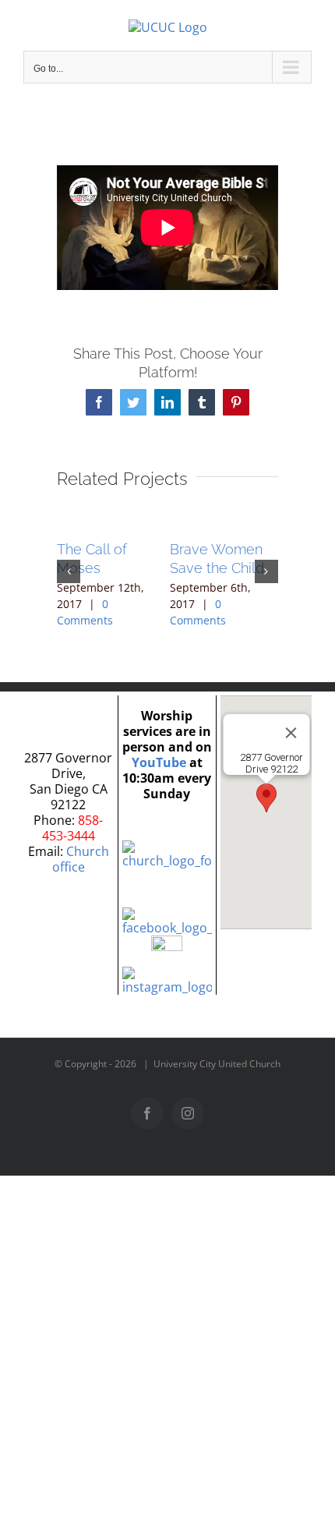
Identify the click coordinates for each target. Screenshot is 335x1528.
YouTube (159, 762)
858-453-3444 (73, 828)
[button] (68, 571)
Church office (80, 859)
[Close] (290, 733)
